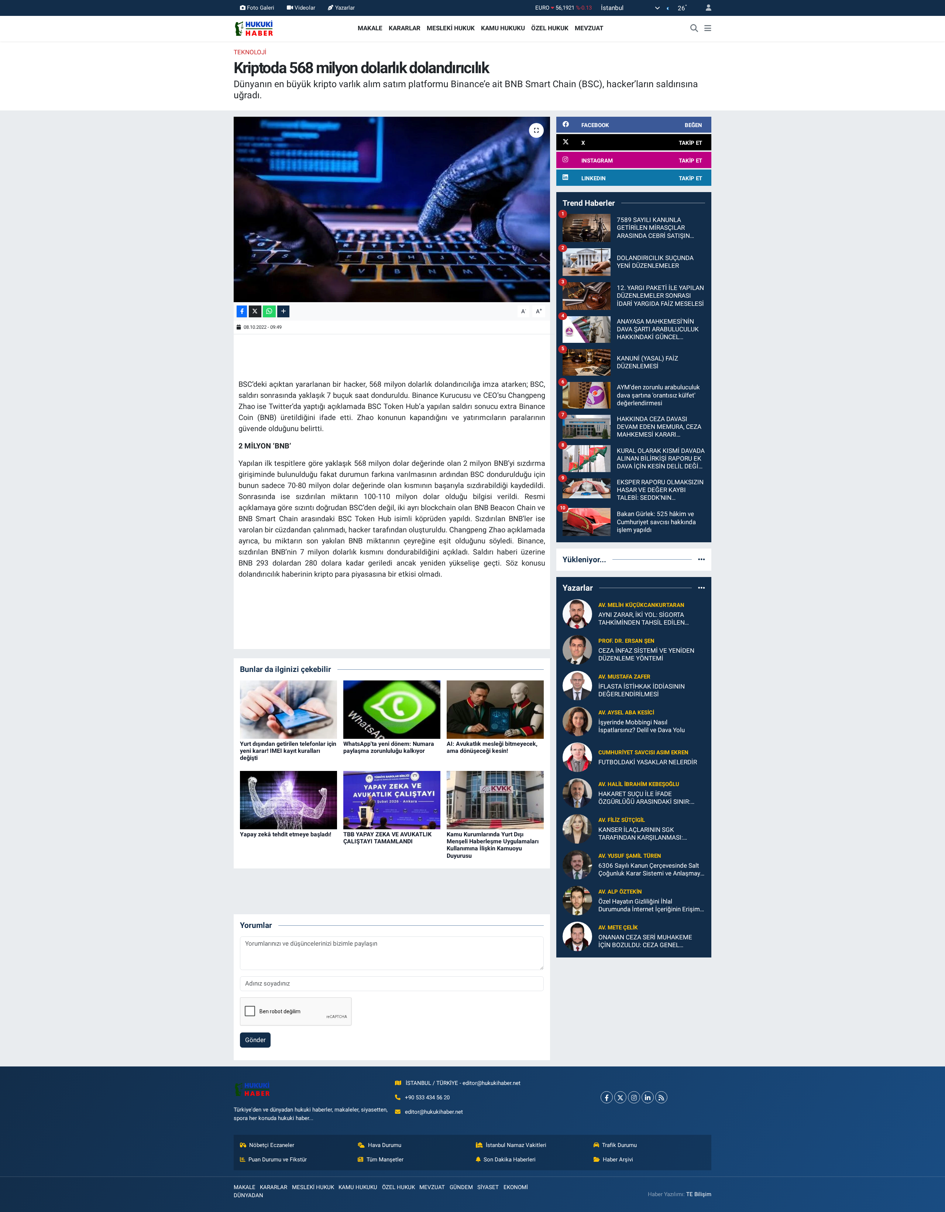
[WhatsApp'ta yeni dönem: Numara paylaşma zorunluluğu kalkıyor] (391, 709)
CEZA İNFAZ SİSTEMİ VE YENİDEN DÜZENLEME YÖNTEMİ (646, 654)
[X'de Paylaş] (255, 311)
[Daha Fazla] (283, 311)
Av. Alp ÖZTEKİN (620, 891)
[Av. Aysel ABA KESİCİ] (577, 720)
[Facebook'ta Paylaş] (242, 311)
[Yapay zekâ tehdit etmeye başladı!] (288, 799)
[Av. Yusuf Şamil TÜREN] (577, 864)
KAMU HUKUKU (503, 28)
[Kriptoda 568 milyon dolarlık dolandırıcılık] (392, 209)
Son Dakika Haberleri (510, 1159)
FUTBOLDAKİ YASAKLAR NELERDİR (647, 762)
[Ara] (694, 28)
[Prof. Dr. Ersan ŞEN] (577, 649)
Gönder (255, 1040)
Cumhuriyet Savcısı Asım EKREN (643, 752)
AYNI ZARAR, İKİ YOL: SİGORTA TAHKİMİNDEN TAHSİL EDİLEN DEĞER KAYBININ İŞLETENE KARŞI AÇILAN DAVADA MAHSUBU (647, 619)
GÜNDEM (461, 1187)
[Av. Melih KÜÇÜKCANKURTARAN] (577, 613)
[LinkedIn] (648, 1097)
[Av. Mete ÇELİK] (577, 935)
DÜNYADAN (248, 1195)
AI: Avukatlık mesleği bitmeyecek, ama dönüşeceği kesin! (492, 747)
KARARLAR (404, 28)
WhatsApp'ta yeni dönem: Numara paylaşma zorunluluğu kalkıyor (388, 747)
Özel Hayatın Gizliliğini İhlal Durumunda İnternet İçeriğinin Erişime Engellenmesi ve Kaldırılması (650, 906)
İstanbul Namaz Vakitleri (516, 1145)
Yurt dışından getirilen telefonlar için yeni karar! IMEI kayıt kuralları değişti (288, 750)
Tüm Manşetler (385, 1159)
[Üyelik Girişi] (705, 8)
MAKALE (370, 28)
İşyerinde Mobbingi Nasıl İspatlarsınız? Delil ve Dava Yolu (641, 726)
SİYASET (488, 1187)
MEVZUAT (589, 28)
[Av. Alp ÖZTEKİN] (577, 900)
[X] (620, 1097)
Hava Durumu (384, 1145)
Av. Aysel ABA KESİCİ (626, 712)
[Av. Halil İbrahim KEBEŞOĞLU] (577, 792)
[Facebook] (607, 1097)
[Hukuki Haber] (254, 27)
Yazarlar (345, 7)
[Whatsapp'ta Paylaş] (269, 311)
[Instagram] (634, 1097)
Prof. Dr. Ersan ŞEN (626, 641)
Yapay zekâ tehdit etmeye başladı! (285, 834)
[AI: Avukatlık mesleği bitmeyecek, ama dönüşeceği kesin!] (495, 709)
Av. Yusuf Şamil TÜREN (629, 856)
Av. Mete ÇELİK (618, 927)
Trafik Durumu (619, 1145)
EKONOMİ (516, 1187)
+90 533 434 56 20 (427, 1097)
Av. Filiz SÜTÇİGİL (621, 820)
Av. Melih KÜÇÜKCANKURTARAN (641, 605)
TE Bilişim (698, 1194)
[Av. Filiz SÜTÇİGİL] (577, 828)
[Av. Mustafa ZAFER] (577, 685)
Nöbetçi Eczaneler (271, 1145)
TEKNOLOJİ (250, 52)
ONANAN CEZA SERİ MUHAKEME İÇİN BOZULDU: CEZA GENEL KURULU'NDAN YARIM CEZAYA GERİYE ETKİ (645, 941)
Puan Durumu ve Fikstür (277, 1159)
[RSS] (661, 1097)
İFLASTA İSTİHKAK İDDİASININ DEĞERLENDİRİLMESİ (641, 690)
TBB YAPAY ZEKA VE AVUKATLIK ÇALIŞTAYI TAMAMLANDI (387, 838)
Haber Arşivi (618, 1159)
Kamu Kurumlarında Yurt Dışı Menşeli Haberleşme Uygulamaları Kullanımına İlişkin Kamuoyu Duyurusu (493, 845)
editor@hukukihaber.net (434, 1112)
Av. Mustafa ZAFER (624, 676)
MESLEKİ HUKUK (451, 28)
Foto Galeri (260, 7)
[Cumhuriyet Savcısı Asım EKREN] (577, 756)
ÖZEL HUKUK (549, 28)
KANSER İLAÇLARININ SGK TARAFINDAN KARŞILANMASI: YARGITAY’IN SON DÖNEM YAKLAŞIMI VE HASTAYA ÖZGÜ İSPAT (651, 834)
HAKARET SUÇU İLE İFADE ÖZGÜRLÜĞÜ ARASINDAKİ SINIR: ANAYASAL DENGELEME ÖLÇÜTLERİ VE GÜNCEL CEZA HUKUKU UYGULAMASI (649, 798)
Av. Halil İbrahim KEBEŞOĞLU (638, 784)
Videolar (305, 7)
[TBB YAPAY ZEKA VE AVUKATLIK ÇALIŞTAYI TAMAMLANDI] (391, 799)
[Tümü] (701, 559)
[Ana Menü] (707, 28)
